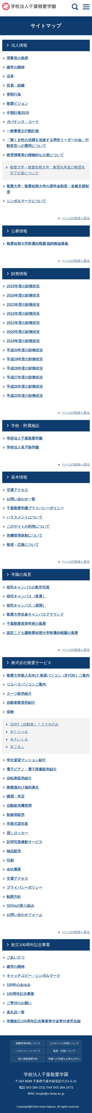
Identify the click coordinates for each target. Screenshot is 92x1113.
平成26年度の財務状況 (25, 386)
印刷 (10, 860)
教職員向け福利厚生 (23, 787)
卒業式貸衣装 (17, 824)
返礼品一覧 (16, 1012)
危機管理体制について (24, 535)
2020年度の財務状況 (23, 332)
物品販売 (14, 851)
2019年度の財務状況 (23, 341)
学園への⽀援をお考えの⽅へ (64, 1058)
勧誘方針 (14, 897)
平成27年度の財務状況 (25, 377)
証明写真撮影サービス (24, 842)
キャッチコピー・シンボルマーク (33, 975)
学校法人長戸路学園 (23, 447)
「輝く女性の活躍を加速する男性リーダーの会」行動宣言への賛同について (48, 143)
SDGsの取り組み (20, 905)
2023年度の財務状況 (23, 304)
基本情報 (19, 477)
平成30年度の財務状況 (25, 350)
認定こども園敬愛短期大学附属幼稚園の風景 (42, 633)
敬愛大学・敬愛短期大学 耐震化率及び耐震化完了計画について (47, 170)
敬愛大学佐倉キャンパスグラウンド (35, 614)
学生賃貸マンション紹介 (26, 760)
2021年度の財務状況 (23, 323)
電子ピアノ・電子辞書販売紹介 (32, 769)
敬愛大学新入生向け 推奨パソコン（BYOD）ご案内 (48, 675)
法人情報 (19, 45)
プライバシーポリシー (24, 887)
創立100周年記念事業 (30, 944)
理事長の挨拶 (17, 58)
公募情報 (19, 231)
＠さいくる (19, 739)
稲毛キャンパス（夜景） (26, 596)
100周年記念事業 (20, 994)
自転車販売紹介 (19, 778)
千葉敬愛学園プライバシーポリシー (35, 508)
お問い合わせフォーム (24, 915)
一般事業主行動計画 (23, 131)
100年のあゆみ (19, 985)
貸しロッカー (17, 833)
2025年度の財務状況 (23, 286)
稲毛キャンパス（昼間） (26, 605)
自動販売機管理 (19, 805)
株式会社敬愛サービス (31, 662)
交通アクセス (17, 490)
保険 (10, 712)
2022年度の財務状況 (23, 313)
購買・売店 (16, 796)
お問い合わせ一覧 (21, 499)
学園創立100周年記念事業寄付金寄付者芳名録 (44, 1021)
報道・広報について (23, 545)
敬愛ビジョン (17, 103)
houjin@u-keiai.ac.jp (50, 1093)
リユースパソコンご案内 (26, 684)
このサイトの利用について (28, 526)
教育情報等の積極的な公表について (35, 155)
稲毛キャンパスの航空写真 (28, 587)
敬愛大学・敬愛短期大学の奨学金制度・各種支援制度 (48, 189)
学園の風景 (21, 574)
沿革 (10, 76)
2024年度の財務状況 (23, 295)
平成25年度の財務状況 (25, 396)
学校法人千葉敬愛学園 (24, 438)
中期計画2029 (18, 113)
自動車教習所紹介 (21, 702)
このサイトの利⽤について (64, 1043)
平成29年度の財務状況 (25, 359)
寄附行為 (14, 94)
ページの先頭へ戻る (76, 218)
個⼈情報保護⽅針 (28, 1058)
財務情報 (19, 273)
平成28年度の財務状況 (25, 368)
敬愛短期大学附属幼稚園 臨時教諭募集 (37, 243)
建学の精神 (16, 67)
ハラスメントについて (24, 517)
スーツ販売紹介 (19, 693)
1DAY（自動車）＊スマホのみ (34, 724)
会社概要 (14, 869)
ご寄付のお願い (19, 1003)
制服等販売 (16, 815)
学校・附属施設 (25, 425)
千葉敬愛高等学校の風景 (26, 623)
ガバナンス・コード (23, 122)
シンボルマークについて (26, 201)
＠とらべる (19, 732)
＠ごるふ (17, 747)
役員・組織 (16, 85)
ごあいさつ (16, 957)
